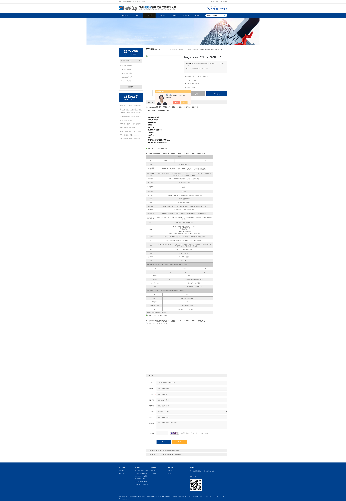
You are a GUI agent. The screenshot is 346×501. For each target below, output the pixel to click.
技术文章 (174, 15)
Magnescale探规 (126, 81)
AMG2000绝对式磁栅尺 (141, 470)
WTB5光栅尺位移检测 (126, 120)
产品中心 (149, 15)
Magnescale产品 (126, 61)
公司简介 (121, 470)
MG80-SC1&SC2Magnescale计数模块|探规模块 (165, 450)
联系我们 (198, 15)
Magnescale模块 (126, 69)
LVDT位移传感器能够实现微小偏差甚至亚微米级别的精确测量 (131, 116)
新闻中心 (154, 467)
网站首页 (125, 15)
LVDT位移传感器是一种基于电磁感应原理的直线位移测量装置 (131, 124)
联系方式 (170, 470)
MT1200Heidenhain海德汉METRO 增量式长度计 (142, 484)
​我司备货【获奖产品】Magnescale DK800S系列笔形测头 (131, 135)
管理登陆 (208, 496)
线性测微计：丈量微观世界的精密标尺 (130, 105)
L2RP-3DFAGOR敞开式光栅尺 (142, 481)
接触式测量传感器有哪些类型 (128, 127)
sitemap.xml (125, 499)
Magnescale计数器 (126, 77)
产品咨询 (194, 94)
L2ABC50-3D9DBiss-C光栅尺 (142, 473)
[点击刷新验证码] (174, 433)
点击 (139, 61)
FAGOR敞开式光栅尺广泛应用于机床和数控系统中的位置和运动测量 (131, 113)
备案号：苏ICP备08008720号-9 (182, 496)
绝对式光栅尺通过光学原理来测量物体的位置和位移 (131, 138)
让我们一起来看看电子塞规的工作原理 (130, 131)
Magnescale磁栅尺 (126, 65)
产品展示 (187, 49)
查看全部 (130, 87)
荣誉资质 (121, 473)
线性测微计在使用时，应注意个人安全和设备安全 (131, 109)
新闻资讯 (162, 15)
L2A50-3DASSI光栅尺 (141, 476)
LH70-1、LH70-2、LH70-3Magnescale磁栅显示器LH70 (168, 454)
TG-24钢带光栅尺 (140, 478)
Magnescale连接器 (126, 73)
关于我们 (137, 15)
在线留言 (186, 15)
